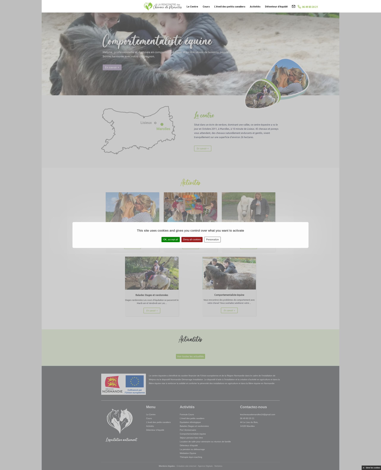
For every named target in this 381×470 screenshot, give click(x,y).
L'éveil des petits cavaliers (229, 6)
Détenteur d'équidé (276, 6)
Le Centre (192, 6)
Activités (255, 6)
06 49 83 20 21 (309, 6)
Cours (206, 6)
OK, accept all (170, 239)
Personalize (212, 239)
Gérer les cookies (373, 468)
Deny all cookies (192, 239)
